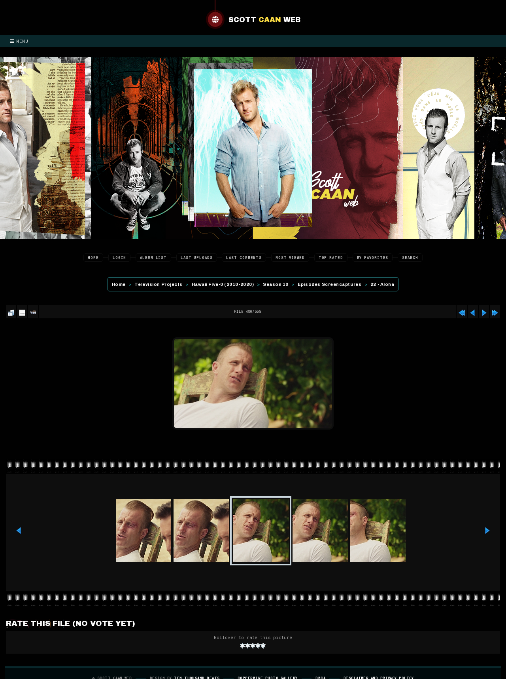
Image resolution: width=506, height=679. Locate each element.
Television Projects (158, 284)
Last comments (244, 257)
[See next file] (484, 311)
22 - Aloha (382, 284)
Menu (22, 41)
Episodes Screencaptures (330, 284)
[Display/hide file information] (22, 311)
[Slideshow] (33, 311)
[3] (252, 646)
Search (410, 257)
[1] (242, 646)
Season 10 (276, 284)
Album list (153, 257)
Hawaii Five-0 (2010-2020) (223, 284)
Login (119, 257)
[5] (263, 646)
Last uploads (197, 257)
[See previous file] (473, 311)
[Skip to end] (495, 311)
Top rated (331, 257)
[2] (247, 646)
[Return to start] (462, 311)
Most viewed (290, 257)
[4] (258, 646)
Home (93, 257)
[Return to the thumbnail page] (11, 311)
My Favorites (373, 257)
